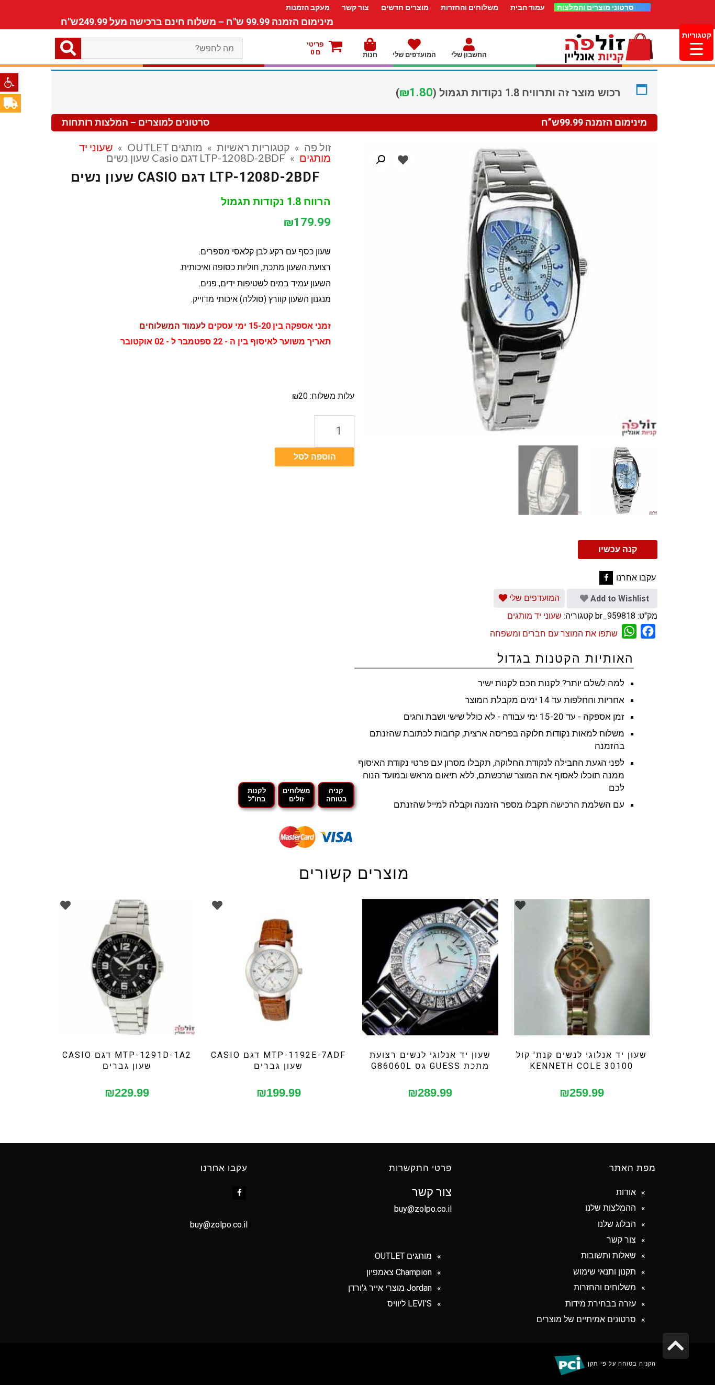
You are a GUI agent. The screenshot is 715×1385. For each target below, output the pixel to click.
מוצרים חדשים (405, 7)
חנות (370, 55)
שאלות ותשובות (608, 1255)
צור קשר (355, 7)
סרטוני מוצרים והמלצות (596, 7)
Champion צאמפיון (399, 1272)
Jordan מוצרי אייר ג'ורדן (390, 1288)
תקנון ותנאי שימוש (604, 1272)
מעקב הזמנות (308, 7)
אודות (626, 1192)
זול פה (317, 147)
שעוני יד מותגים (534, 616)
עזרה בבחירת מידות (600, 1304)
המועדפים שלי (414, 55)
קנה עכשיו (617, 549)
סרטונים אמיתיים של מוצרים (586, 1319)
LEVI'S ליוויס (409, 1304)
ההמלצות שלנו (610, 1208)
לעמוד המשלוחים (172, 326)
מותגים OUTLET (165, 147)
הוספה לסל (315, 457)
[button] (9, 82)
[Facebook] (606, 578)
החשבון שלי (469, 55)
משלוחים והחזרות (469, 7)
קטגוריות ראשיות (253, 147)
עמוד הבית (527, 7)
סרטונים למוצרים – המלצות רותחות (136, 122)
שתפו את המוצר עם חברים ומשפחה (554, 634)
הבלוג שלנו (617, 1224)
